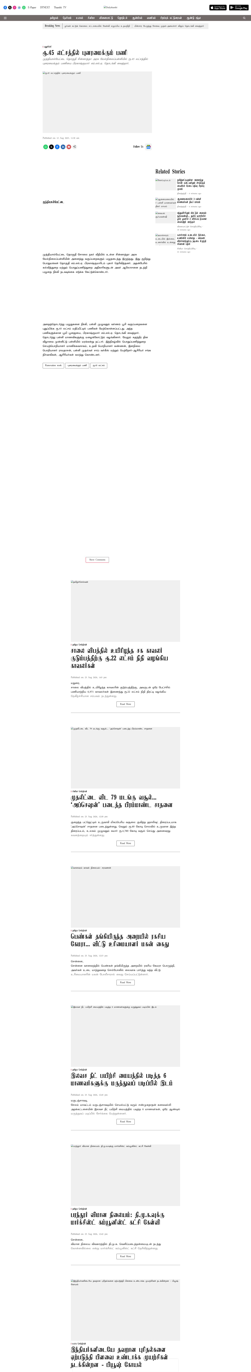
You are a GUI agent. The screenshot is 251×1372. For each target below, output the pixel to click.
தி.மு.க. (113, 1244)
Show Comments (97, 560)
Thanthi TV (60, 7)
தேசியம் (67, 18)
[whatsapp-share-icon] (45, 148)
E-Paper (32, 7)
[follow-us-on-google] (148, 146)
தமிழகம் (54, 18)
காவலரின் (112, 687)
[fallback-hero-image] (165, 184)
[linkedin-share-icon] (63, 148)
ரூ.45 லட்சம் (99, 365)
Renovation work (53, 365)
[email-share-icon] (69, 148)
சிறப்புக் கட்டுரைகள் (171, 18)
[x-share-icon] (51, 148)
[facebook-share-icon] (57, 148)
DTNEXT (45, 7)
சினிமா (91, 18)
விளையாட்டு (106, 18)
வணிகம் (151, 18)
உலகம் (79, 18)
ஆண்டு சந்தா (194, 18)
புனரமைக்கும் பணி (77, 365)
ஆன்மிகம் (137, 18)
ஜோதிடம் (122, 18)
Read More (125, 704)
